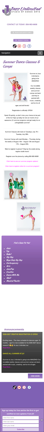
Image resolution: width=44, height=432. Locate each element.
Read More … (7, 348)
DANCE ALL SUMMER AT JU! (13, 353)
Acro (8, 266)
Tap (7, 251)
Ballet (8, 254)
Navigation (6, 53)
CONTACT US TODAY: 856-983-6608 (22, 24)
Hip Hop (9, 257)
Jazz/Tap (10, 269)
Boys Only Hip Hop (14, 260)
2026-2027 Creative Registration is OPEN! (20, 334)
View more (35, 376)
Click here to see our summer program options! (22, 161)
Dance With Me (12, 275)
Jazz (8, 248)
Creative (10, 272)
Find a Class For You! (22, 243)
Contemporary (12, 263)
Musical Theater (13, 281)
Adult (8, 278)
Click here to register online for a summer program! (22, 166)
